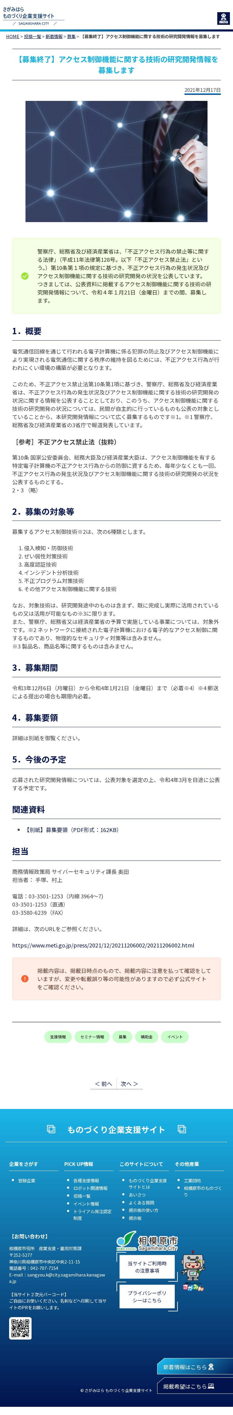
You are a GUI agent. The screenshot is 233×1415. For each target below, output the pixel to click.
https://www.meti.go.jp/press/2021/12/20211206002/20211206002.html (103, 945)
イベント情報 (86, 1203)
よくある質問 (141, 1202)
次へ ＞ (129, 1083)
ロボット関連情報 (90, 1188)
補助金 (147, 1037)
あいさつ (137, 1194)
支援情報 (58, 1037)
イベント (175, 1037)
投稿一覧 (32, 36)
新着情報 (54, 36)
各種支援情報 (86, 1180)
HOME (12, 36)
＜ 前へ (103, 1083)
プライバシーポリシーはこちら (147, 1296)
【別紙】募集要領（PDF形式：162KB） (73, 830)
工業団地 (192, 1180)
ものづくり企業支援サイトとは (148, 1183)
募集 (71, 36)
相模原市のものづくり (203, 1191)
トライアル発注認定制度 (92, 1214)
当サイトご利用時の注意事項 (147, 1267)
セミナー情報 (92, 1037)
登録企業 (26, 1180)
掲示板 (135, 1218)
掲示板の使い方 (143, 1210)
